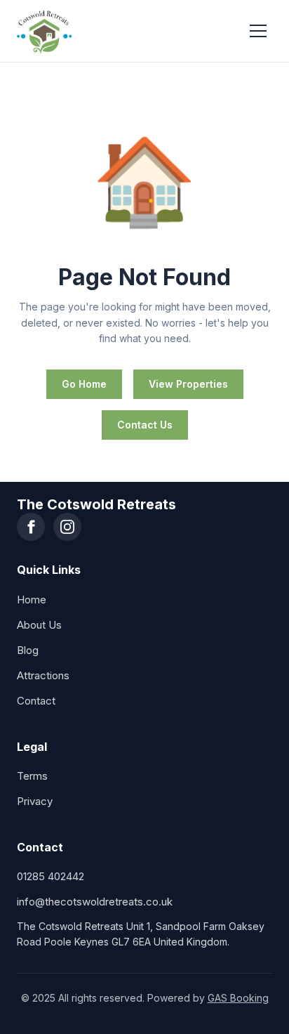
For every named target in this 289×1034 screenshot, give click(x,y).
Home (31, 599)
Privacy (35, 801)
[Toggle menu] (258, 31)
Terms (32, 776)
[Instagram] (67, 527)
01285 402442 (50, 876)
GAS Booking (238, 998)
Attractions (43, 675)
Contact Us (145, 425)
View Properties (188, 384)
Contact (36, 700)
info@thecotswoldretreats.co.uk (95, 901)
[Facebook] (31, 527)
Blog (28, 650)
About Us (39, 624)
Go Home (84, 384)
